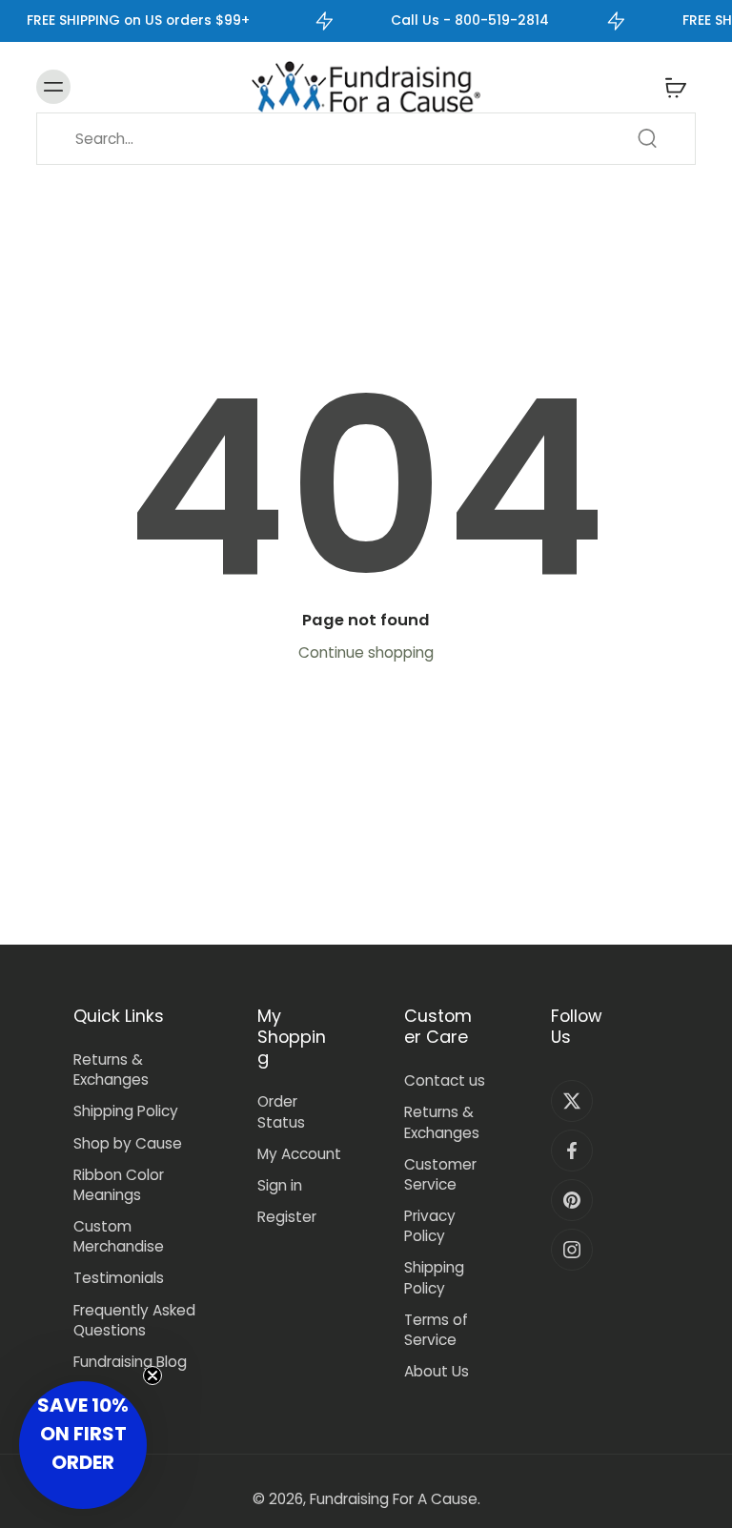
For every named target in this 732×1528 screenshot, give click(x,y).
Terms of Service (436, 1330)
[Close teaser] (152, 1375)
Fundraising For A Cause (394, 1499)
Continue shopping (366, 652)
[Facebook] (572, 1150)
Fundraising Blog (130, 1362)
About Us (436, 1371)
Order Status (281, 1111)
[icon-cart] (675, 87)
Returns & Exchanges (111, 1069)
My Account (299, 1154)
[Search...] (647, 138)
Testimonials (118, 1278)
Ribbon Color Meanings (118, 1185)
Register (286, 1217)
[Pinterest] (572, 1200)
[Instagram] (572, 1250)
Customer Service (440, 1174)
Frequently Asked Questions (134, 1320)
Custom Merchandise (118, 1236)
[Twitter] (572, 1101)
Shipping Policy (125, 1111)
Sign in (279, 1185)
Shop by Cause (127, 1143)
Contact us (444, 1080)
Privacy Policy (430, 1226)
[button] (83, 1445)
